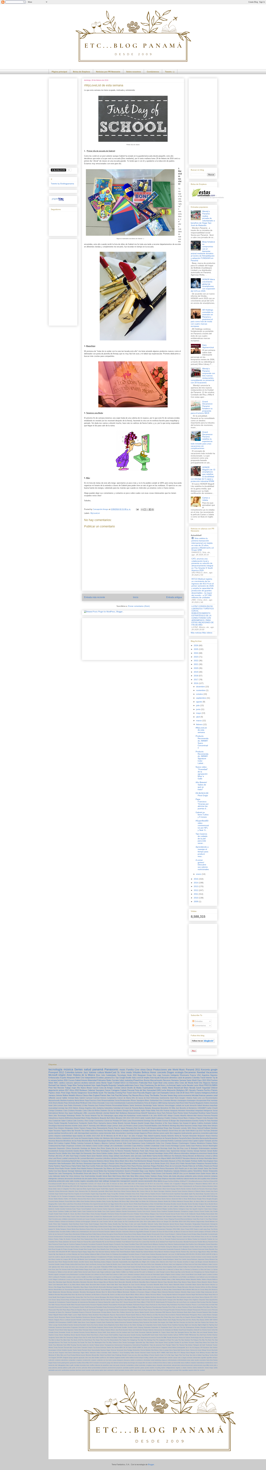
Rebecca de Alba (152, 1315)
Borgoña (104, 1085)
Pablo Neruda (185, 1163)
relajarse (57, 1136)
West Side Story (128, 1176)
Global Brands (117, 1123)
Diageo (170, 1072)
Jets (129, 1262)
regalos (83, 1181)
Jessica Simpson (106, 1262)
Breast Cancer (93, 1088)
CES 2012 (133, 1141)
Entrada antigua (174, 597)
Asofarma (100, 1108)
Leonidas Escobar (84, 1274)
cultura (100, 1072)
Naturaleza (152, 1113)
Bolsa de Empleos (81, 72)
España (63, 1078)
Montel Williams (117, 1292)
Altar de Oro (149, 1191)
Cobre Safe (89, 1216)
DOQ (188, 1221)
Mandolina (76, 1282)
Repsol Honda (70, 1317)
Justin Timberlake (102, 1267)
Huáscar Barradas (156, 1254)
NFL (187, 1090)
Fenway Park (75, 1239)
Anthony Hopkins (149, 1194)
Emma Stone (128, 1234)
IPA (210, 1254)
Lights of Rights (165, 1274)
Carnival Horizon (99, 1098)
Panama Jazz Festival (96, 1105)
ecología (179, 1072)
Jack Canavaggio (90, 1259)
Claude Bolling (200, 1214)
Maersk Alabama (155, 1279)
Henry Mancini (158, 1251)
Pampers (215, 1302)
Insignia (148, 1257)
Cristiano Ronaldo (75, 1110)
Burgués (73, 1206)
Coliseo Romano (177, 1216)
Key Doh (204, 1267)
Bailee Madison (59, 1199)
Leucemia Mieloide (95, 1113)
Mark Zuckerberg (63, 1161)
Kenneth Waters (195, 1267)
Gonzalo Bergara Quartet (133, 1123)
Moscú (160, 1292)
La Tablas (58, 1272)
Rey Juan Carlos (174, 1317)
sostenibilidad (66, 1136)
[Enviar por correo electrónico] (142, 509)
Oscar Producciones (156, 1069)
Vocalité (99, 1176)
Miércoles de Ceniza (198, 1289)
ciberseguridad (83, 1133)
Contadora (112, 1219)
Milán (140, 1289)
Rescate (93, 1317)
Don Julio (203, 1226)
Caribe (209, 1108)
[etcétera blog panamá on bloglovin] (203, 1042)
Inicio (135, 597)
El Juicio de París (186, 1231)
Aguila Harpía (91, 1189)
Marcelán (170, 1282)
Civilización (192, 1214)
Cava (104, 1211)
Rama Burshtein (94, 1315)
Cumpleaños (112, 1098)
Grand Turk (123, 1249)
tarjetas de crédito (84, 1136)
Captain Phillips (70, 1143)
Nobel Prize (52, 1128)
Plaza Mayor (67, 1310)
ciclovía (200, 1176)
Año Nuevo (81, 1088)
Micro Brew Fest (131, 1161)
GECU (123, 1083)
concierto (161, 1072)
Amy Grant (214, 1191)
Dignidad (124, 1226)
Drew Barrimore (81, 1229)
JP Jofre (74, 1259)
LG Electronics (132, 1083)
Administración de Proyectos (192, 1186)
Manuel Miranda (108, 1282)
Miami (122, 1161)
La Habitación (151, 1269)
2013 (196, 886)
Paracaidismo (113, 1304)
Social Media (93, 1093)
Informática (185, 1153)
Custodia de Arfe (133, 1221)
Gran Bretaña (101, 1249)
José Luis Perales (125, 1126)
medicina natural (182, 1178)
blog (175, 1095)
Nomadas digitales (144, 1297)
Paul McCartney (121, 1095)
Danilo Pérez (52, 1224)
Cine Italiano (87, 1146)
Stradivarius (168, 1171)
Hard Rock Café (132, 1153)
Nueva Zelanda (204, 1297)
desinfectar (77, 1178)
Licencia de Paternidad (152, 1274)
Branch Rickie (133, 1204)
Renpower (62, 1317)
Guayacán (177, 1249)
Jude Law (172, 1264)
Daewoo (193, 1221)
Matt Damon (206, 1284)
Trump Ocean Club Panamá (161, 1173)
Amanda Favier (176, 1191)
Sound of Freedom (132, 1171)
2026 (196, 645)
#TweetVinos (138, 1080)
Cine (137, 1069)
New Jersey (76, 1297)
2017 (196, 679)
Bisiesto (160, 1201)
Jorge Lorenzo (112, 1126)
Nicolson (122, 1297)
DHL (133, 1098)
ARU (71, 1186)
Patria (73, 1166)
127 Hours (97, 1183)
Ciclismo (78, 1146)
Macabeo (186, 1158)
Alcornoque (209, 1189)
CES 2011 (125, 1141)
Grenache (135, 1249)
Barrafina (195, 1138)
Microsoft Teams (99, 1289)
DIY (120, 1121)
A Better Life (168, 1183)
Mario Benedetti (91, 1284)
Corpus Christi (153, 1219)
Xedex (147, 1176)
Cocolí (115, 1216)
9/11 (161, 1183)
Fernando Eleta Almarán (112, 1239)
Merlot (77, 1100)
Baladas (148, 1108)
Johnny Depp (108, 1156)
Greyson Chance (144, 1249)
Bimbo (144, 1201)
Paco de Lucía (177, 1302)
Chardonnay (149, 1085)
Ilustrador (207, 1123)
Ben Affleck (77, 1201)
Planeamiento (102, 1128)
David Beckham (74, 1224)
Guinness (201, 1249)
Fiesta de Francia (82, 1241)
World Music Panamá (183, 1069)
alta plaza (180, 1176)
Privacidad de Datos (55, 1312)
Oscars (126, 1302)
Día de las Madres (115, 1110)
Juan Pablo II (69, 1105)
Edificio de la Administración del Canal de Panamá (87, 1231)
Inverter (75, 1126)
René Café (145, 1128)
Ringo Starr (168, 1128)
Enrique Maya (196, 1234)
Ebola (216, 1229)
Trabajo (68, 1088)
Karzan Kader (150, 1267)
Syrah (101, 1093)
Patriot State (80, 1166)
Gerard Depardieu (212, 1244)
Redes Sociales (112, 1080)
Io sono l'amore (207, 1257)
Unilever (214, 1088)
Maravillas (142, 1282)
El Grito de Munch (174, 1231)
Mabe (106, 1279)
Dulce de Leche (95, 1229)
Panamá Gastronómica (82, 1304)
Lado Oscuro (92, 1272)
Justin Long (92, 1267)
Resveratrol (106, 1317)
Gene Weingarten (200, 1244)
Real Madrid (81, 1168)
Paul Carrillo (90, 1166)
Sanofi (198, 1088)
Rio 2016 (204, 1317)
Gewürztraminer (60, 1246)
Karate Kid (134, 1267)
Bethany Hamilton (96, 1201)
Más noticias (196, 633)
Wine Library (139, 1176)
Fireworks (99, 1241)
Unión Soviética (143, 1130)
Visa (82, 1176)
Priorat (215, 1166)
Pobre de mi (193, 1166)
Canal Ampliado (86, 1209)
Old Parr (103, 1299)
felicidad (195, 1095)
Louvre (144, 1277)
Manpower (71, 1078)
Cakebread (151, 1206)
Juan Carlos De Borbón (110, 1264)
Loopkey (69, 1277)
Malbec (199, 1279)
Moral (201, 1085)
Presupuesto (197, 1310)
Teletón (78, 1115)
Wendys (174, 1100)
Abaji (81, 1186)
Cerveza (153, 1211)
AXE (77, 1186)
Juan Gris (140, 1264)
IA (190, 1123)
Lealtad (64, 1158)
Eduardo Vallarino (110, 1231)
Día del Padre (156, 1121)
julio (198, 705)
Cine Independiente (88, 1078)
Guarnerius (162, 1249)
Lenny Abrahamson (72, 1274)
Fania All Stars (195, 1236)
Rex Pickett (164, 1317)
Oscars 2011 (165, 1163)
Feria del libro (140, 1090)
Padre (193, 1163)
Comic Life (207, 1216)
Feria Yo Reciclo (116, 1151)
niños (177, 1083)
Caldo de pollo (168, 1206)
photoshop (52, 1181)
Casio (84, 1211)
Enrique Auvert (186, 1234)
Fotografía (63, 1123)
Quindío (146, 1312)
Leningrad (62, 1274)
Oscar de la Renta (153, 1163)
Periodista (99, 1307)
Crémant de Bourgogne (83, 1221)
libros (152, 1178)
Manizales (83, 1282)
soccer (59, 1098)
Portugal (166, 1310)
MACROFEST (177, 1158)
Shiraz (194, 1128)
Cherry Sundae (95, 1214)
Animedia (128, 1194)
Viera (167, 1105)
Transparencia (136, 1173)
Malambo (193, 1279)
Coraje (91, 1121)
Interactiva (168, 1257)
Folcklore (118, 1241)
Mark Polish (110, 1284)
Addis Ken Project (177, 1186)
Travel (129, 1093)
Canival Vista (187, 1141)
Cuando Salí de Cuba (110, 1221)
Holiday (87, 1254)
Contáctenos (153, 72)
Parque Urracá (144, 1304)
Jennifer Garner (84, 1262)
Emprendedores (186, 1121)
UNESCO (132, 1130)
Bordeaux (83, 1090)
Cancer (108, 1090)
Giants (73, 1246)
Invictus (198, 1257)
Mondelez (83, 1292)
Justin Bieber (147, 1156)
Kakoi (125, 1267)
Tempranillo (213, 1171)
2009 (196, 901)
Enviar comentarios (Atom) (139, 606)
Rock (150, 1083)
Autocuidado (125, 1138)
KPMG (110, 1267)
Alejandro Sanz (73, 1191)
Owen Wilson (141, 1302)
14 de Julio (105, 1183)
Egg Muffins (140, 1231)
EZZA (191, 1229)
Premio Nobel (183, 1113)
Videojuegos (108, 1115)
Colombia (69, 1072)
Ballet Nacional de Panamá (160, 1138)
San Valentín (61, 1085)
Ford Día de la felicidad (157, 1241)
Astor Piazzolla (138, 1093)
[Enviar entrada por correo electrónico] (137, 509)
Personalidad (117, 1105)
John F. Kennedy (89, 1126)
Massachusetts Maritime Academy (61, 1100)
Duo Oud (104, 1229)
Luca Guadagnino (162, 1277)
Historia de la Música (84, 1075)
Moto (182, 1126)
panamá (97, 1069)
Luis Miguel (161, 1158)
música (68, 1069)
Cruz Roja (208, 1219)
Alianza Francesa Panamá (207, 1115)
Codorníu (131, 1216)
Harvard (152, 1153)
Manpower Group (145, 1075)
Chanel (202, 1211)
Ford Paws (168, 1241)
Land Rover (57, 1158)
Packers (170, 1302)
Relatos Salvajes (212, 1315)
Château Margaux (150, 1214)
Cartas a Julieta (206, 499)
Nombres (153, 1297)
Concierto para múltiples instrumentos (64, 1219)
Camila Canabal (60, 1209)
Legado (55, 1274)
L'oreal (207, 1156)
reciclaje (61, 1108)
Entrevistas (155, 1098)
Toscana (163, 1095)
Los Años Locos (106, 1277)
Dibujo (76, 1226)
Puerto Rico (115, 1312)
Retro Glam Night (115, 1317)
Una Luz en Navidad (187, 1173)
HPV (69, 1251)
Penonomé (58, 1307)
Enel (148, 1098)
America (214, 1136)
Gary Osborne (168, 1244)
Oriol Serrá (119, 1163)
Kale (128, 1267)
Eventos (195, 1121)
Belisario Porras (64, 1201)
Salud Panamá (212, 1113)
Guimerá (195, 1249)
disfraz (95, 1178)
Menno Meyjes (177, 1287)
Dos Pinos (101, 1148)
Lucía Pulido (182, 1277)
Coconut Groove (122, 1216)
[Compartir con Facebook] (150, 509)
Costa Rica (196, 1219)
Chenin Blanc (85, 1214)
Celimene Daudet (121, 1211)
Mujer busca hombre (194, 1292)
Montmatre (126, 1292)
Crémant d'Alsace (54, 1221)
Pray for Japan (119, 1128)
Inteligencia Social (211, 1110)
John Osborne (160, 1262)
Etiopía (107, 1236)
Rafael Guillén (63, 1315)
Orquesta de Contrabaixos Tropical (59, 1302)
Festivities (51, 1241)
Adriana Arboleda (207, 1186)
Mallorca (215, 1279)
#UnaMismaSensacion (196, 1181)
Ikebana (93, 1257)
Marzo (171, 1284)
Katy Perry (159, 1267)
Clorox (94, 1146)
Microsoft (52, 1075)
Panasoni (93, 1304)
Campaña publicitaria (125, 1085)
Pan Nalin (51, 1304)
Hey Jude (190, 1251)
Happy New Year (92, 1251)
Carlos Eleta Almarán (142, 1209)
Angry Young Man (113, 1194)
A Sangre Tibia (141, 1136)
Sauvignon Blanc (142, 1100)
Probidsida (75, 1312)
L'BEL (85, 1113)
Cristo (162, 1146)
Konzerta (205, 1069)
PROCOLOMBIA (211, 1085)
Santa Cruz (52, 1171)
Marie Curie (52, 1284)
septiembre (201, 698)
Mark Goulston (101, 1284)
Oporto (164, 1299)
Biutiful (166, 1201)
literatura (206, 1105)
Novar (197, 1297)
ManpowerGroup (134, 1113)
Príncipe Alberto (106, 1312)
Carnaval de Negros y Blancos (96, 1143)
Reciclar (60, 1088)
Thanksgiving (67, 1173)
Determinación (53, 1226)
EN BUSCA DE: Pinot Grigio (202, 794)
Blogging (51, 1204)
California (182, 1206)
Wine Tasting (78, 1085)
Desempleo (188, 1224)
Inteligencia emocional (198, 1153)
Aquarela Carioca (209, 1194)
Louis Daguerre (117, 1277)
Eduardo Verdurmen (122, 1231)
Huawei (186, 1123)
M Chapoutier (88, 1279)
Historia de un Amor (65, 1254)
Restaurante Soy (100, 1168)
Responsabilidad (156, 1128)
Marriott (73, 1161)
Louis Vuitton (126, 1277)
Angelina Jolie (90, 1108)
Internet (209, 1078)
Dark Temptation (63, 1224)
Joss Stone (81, 1264)
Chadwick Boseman (173, 1211)
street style (98, 1181)
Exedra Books (79, 1151)
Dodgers (160, 1226)
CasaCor (201, 1209)
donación (193, 1105)
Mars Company (82, 1161)
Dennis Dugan (179, 1224)
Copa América (137, 1146)
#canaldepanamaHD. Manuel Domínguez (61, 1183)
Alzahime (168, 1191)
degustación (53, 1090)
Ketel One (198, 1083)
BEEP (209, 1196)
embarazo (102, 1178)
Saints (131, 1105)
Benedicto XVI (166, 1108)
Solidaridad (154, 1100)
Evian (133, 1236)
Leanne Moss (169, 1272)
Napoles (169, 1294)
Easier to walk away (200, 1229)
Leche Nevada (187, 1085)
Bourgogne (102, 1141)
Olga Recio (120, 1299)
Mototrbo (184, 1292)
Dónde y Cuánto (149, 1229)
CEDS (112, 1206)
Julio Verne (60, 1267)
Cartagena (115, 1090)
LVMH (104, 1269)
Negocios (207, 1083)
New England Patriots (97, 1095)
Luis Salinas (200, 1277)
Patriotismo (173, 1304)
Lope (74, 1277)
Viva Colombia (164, 1100)
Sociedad (111, 1171)
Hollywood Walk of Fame (97, 1254)
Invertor (193, 1257)
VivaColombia (90, 1176)
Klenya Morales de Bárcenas (193, 1156)
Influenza (177, 1153)
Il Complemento (102, 1257)
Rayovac (113, 1315)
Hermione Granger (170, 1251)
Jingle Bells (135, 1262)
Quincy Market (139, 1312)
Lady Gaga (100, 1272)
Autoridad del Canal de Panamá (125, 1108)
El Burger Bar (174, 1121)
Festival (166, 1110)
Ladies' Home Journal (80, 1272)
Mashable (176, 1284)
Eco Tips (115, 1078)
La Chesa (110, 1269)
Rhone (133, 1100)
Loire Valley (135, 1158)
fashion (60, 1080)
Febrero (50, 1239)
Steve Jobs (52, 1115)
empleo (147, 1078)
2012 (196, 890)
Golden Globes (113, 1153)
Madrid (112, 1113)
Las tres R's (137, 1272)
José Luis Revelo (91, 1264)
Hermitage (159, 1153)
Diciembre (81, 1226)
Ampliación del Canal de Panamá (75, 1138)
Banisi (117, 1199)
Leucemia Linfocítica (102, 1158)
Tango (69, 1085)
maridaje (214, 1100)
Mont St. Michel (107, 1292)
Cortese (160, 1219)
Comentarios (200, 1025)
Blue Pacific (93, 1141)
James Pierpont (157, 1259)
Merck (167, 1126)
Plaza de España (76, 1310)
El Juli (194, 1231)
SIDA (189, 1128)
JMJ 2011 (59, 1156)
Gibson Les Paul (80, 1246)
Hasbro (133, 1251)
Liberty (142, 1274)
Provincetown (96, 1312)
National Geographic (179, 1294)
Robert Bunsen (213, 1317)
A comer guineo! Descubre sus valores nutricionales (202, 864)
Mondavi (63, 1292)
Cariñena (124, 1209)
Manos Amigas (98, 1282)
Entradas (198, 1021)
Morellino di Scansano (137, 1292)
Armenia (79, 1196)
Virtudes (137, 1072)
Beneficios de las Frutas (72, 1141)
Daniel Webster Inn (211, 1221)
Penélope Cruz (67, 1307)
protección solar (63, 1181)
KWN (159, 1090)
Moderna (215, 1289)
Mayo (82, 1287)
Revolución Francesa (143, 1317)
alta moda (172, 1176)
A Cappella (176, 1183)
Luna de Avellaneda (211, 1277)
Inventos (187, 1257)
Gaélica (191, 1244)
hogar (141, 1178)
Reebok (178, 1315)
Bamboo (74, 1199)
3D (102, 1136)
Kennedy (77, 1105)
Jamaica (51, 1095)
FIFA (192, 1093)
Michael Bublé (89, 1289)
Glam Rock (174, 1098)
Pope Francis (148, 1310)
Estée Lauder (100, 1236)
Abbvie (75, 1108)
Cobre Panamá (80, 1216)
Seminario (138, 1105)
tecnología (55, 1069)
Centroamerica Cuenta (134, 1211)
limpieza (165, 1178)
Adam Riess (148, 1186)
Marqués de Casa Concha (131, 1284)
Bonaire (100, 1204)
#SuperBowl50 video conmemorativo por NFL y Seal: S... (202, 825)
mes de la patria (200, 1178)
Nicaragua (103, 1297)
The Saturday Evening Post (115, 1093)
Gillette (64, 1153)
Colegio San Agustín (148, 1216)
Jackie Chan (117, 1259)
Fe (206, 1121)
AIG (214, 1183)
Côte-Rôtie (175, 1221)
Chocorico (130, 1214)
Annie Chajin (140, 1194)
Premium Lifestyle (186, 1310)
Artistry (96, 1138)
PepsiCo (123, 1166)
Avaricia (61, 1118)
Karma (155, 1156)
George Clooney (186, 1151)
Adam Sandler (157, 1186)
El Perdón (208, 1231)
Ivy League (64, 1259)
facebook (87, 1085)
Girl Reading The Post (116, 1246)
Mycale (128, 1294)
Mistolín (179, 1289)
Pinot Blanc (206, 1307)
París (164, 1113)
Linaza (173, 1274)
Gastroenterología (179, 1244)
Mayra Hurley (88, 1287)
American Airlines (55, 1138)
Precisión (172, 1310)
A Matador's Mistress (201, 1183)
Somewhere (119, 1171)
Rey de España (185, 1317)
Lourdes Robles (136, 1277)
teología (113, 1181)
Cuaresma (130, 1103)
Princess (215, 1310)
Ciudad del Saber (59, 1121)
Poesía (110, 1128)
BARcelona (69, 1118)
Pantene (57, 1166)
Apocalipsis (184, 1194)
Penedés (51, 1307)
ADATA (160, 1115)
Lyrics (76, 1279)
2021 (196, 664)
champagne (191, 1100)
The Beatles (154, 1095)
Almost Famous (126, 1191)
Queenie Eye (130, 1312)
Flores (50, 1123)
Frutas (61, 1244)
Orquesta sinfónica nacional (134, 1163)
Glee (94, 1153)
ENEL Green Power (183, 1229)
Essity (79, 1236)
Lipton (204, 1274)
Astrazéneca (53, 1118)
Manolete (90, 1282)
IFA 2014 (198, 1254)
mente (191, 1178)
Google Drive (83, 1249)
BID (212, 1196)
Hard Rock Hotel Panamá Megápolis (189, 1103)
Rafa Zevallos (213, 1312)
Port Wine (156, 1310)
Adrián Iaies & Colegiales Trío (62, 1189)
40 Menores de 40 (111, 1136)
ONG (73, 1163)
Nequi (211, 1294)
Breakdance (146, 1204)
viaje (159, 1075)
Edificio (68, 1231)
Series (78, 1069)
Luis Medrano (191, 1277)
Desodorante (205, 1224)
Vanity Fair (65, 1176)
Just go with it (83, 1267)
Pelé (216, 1304)
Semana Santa (185, 1080)
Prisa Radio (59, 1168)
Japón (178, 1085)
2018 (196, 676)
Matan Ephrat (196, 1284)
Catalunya (160, 1118)
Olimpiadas (69, 1128)
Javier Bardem (96, 1156)
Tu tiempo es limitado (120, 1130)
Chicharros (110, 1214)
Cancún (94, 1209)
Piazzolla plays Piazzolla (160, 1307)
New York (111, 1095)
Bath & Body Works (185, 1199)
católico (62, 1083)
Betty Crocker (106, 1201)
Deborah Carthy (153, 1224)
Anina (133, 1194)
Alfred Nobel (109, 1191)
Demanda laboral (168, 1224)
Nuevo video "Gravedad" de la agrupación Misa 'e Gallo (202, 773)
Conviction (128, 1146)
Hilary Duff (210, 1251)
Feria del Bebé (99, 1239)
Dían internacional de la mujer (134, 1229)
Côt (170, 1221)
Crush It (202, 1219)
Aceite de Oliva (134, 1186)
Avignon (191, 1196)
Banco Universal (97, 1199)
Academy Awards (160, 1136)
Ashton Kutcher (153, 1196)
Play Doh (59, 1310)
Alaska (146, 1189)
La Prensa (186, 1269)
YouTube (206, 1130)
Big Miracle (115, 1201)
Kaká (195, 1098)
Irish (216, 1257)
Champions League (187, 1211)
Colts (74, 1121)
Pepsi (175, 1113)
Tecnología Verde (124, 1075)
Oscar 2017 (119, 1302)
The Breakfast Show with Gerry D (85, 1173)
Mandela (69, 1282)
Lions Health (198, 1274)
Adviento (170, 1136)
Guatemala (170, 1249)
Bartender (175, 1199)
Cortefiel (147, 1146)
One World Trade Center (141, 1299)
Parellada (129, 1304)
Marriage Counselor (146, 1284)
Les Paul (102, 1274)
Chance (196, 1211)
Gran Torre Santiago (112, 1249)
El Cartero (153, 1231)
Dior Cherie (133, 1226)
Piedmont (185, 1307)
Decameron (190, 1072)
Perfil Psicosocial (90, 1307)
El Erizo (165, 1231)
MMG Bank (100, 1279)
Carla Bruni (131, 1209)
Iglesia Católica (197, 1123)
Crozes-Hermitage (172, 1146)
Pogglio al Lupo (104, 1310)
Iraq (213, 1257)
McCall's (95, 1287)
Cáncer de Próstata (111, 1121)
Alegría (215, 1189)
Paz (130, 1095)
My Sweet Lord (112, 1294)
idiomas (156, 1133)
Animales (122, 1194)
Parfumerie (136, 1304)
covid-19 (139, 1078)
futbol (122, 1080)
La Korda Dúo (161, 1269)
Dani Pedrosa (196, 1146)
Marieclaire (59, 1284)
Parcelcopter (122, 1304)
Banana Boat (82, 1199)
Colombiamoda (119, 1103)
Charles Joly (209, 1211)
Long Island (152, 1158)
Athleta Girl (171, 1196)
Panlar (50, 1166)
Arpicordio (96, 1196)
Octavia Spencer (75, 1299)
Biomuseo (154, 1201)
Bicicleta (85, 1141)
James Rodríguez (168, 1259)
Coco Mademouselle (105, 1216)
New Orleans (213, 1126)
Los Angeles (97, 1277)
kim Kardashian (130, 1115)
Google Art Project (61, 1249)
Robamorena (148, 1168)
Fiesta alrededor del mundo (67, 1241)
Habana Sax (177, 1123)
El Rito (214, 1231)
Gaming (161, 1244)
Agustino (112, 1189)
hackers (117, 1178)
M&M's (169, 1158)
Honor (153, 1072)
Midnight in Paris (110, 1289)
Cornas (138, 1219)
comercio (207, 1176)
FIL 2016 (164, 1236)
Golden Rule (194, 1246)
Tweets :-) (169, 72)
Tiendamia (114, 1173)
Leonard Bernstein (87, 1158)
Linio (199, 1098)
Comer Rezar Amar (197, 1216)
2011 (196, 894)
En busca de (141, 1098)
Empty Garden (146, 1234)
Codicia (69, 1121)
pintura (61, 1090)
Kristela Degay (83, 1269)
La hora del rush (67, 1272)
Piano (133, 1166)
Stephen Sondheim (156, 1171)
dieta (113, 1133)
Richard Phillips (196, 1317)
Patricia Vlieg (165, 1304)
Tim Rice (121, 1173)
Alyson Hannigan (159, 1191)
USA (199, 1075)
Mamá (170, 1088)
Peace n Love (196, 1304)
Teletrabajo (70, 1115)
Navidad (201, 1072)
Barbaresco (152, 1199)
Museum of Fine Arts (177, 1161)
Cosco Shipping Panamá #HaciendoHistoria (178, 1219)
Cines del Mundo (186, 1083)
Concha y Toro (82, 1121)
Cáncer (123, 1088)
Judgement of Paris (181, 1264)
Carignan (118, 1209)
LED (94, 1269)
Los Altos (89, 1277)
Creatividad (155, 1146)
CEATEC (107, 1206)
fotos (93, 1085)
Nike (59, 1163)
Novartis (192, 1090)
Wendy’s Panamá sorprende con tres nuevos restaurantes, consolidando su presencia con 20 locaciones (203, 375)
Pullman (122, 1312)
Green (129, 1249)
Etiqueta (113, 1236)
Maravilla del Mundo (132, 1282)
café (75, 1133)
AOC (165, 1115)
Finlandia (127, 1151)
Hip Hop (55, 1254)
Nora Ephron (161, 1297)
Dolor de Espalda (194, 1226)
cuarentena (93, 1133)
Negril (193, 1294)
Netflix (200, 1161)
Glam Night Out (77, 1153)
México (137, 1294)
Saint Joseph (198, 1168)
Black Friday (86, 1118)
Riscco (141, 1095)
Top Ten (100, 1115)
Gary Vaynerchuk (173, 1151)
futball (199, 1105)
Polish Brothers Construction (118, 1310)
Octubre (61, 1128)
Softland (207, 1128)
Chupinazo (70, 1146)
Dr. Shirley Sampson (59, 1229)
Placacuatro (52, 1310)
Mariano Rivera (196, 1282)
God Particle (162, 1246)
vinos (143, 1069)
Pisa (212, 1307)
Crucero (71, 1080)
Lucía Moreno (173, 1277)
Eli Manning (84, 1234)
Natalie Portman (191, 1161)
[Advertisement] (133, 638)
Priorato (51, 1168)
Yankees (153, 1176)
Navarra (188, 1294)
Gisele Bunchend (129, 1246)
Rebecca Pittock (141, 1315)
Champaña (164, 1093)
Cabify (141, 1118)
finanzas (202, 1095)
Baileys (141, 1108)
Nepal (206, 1294)
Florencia (112, 1241)
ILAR (207, 1254)
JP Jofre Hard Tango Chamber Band (77, 1156)
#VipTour (206, 1181)
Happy (85, 1251)
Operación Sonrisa (156, 1299)
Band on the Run (108, 1199)
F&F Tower (150, 1236)
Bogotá (148, 1093)
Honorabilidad (123, 1254)
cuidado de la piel (182, 1105)
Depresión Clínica (64, 1148)
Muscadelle (64, 1294)
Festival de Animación (200, 1239)
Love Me (153, 1277)
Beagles (209, 1199)
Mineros (145, 1289)
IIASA (203, 1254)
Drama (108, 1148)
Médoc (132, 1294)
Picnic (170, 1307)
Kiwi (216, 1267)
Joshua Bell (74, 1264)
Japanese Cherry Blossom (206, 1259)
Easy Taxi (210, 1229)
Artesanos (103, 1196)
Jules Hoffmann (203, 1264)
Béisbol (101, 1206)
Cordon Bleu (131, 1219)
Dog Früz (173, 1226)
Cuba (85, 1110)
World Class (197, 1080)
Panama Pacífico (204, 1090)
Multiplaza (180, 1090)
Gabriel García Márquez (150, 1244)
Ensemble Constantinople (209, 1234)
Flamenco (135, 1151)
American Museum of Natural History (193, 1191)
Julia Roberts (125, 1156)
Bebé (78, 1078)
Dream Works (71, 1229)
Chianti (215, 1108)
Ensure (50, 1236)
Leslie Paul (108, 1274)
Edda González (61, 1231)
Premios (178, 1310)
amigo (121, 1115)
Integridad (199, 1110)
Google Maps (149, 1123)
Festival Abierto (137, 1239)
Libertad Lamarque (134, 1274)
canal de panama (184, 1078)
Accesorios (125, 1186)
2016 (196, 683)
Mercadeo (185, 1287)
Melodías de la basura (153, 1287)
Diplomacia (141, 1226)
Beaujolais (156, 1108)
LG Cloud (99, 1269)
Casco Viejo (139, 1085)
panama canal (212, 1095)
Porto (161, 1310)
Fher (56, 1241)
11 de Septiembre (82, 1183)
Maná (116, 1282)
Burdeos (67, 1206)
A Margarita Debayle (187, 1183)
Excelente (69, 1151)
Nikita (136, 1297)
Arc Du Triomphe (62, 1196)
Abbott (150, 1136)
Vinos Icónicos (74, 1176)
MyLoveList (95, 513)
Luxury (68, 1279)
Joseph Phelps (65, 1264)
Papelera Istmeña (102, 1304)
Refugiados (193, 1315)
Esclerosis (67, 1236)
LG (83, 1105)
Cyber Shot (143, 1221)
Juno (77, 1267)
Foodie (56, 1123)
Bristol (161, 1204)
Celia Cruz (160, 1143)
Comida (117, 1088)
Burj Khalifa (80, 1206)
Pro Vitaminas (66, 1312)
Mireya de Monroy (162, 1289)
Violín (188, 1130)
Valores (92, 1072)
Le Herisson (149, 1272)
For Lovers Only (144, 1241)
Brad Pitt (79, 1103)
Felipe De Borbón (65, 1239)
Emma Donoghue (107, 1234)
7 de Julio (131, 1136)
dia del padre (87, 1178)
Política (201, 1166)
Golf (120, 1153)
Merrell (56, 1289)
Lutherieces (62, 1279)
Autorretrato (184, 1196)
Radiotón (205, 1312)
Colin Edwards (167, 1216)
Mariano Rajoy (186, 1282)
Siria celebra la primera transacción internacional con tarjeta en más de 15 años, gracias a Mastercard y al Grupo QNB (202, 544)
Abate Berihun (88, 1186)
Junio (73, 1267)
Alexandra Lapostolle (98, 1191)
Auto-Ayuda (155, 1078)
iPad (208, 1100)
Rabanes (169, 1312)
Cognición (138, 1216)
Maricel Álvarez (213, 1282)
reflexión (51, 1098)
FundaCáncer (73, 1123)
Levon (125, 1274)
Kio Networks (177, 1156)
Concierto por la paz (82, 1219)
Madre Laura (141, 1279)
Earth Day (172, 1148)
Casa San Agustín (191, 1209)
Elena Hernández (74, 1234)
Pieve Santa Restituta (196, 1307)
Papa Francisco (91, 1100)
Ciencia (172, 1093)
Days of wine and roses (133, 1224)
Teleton (205, 1171)
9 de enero (156, 1183)
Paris (99, 1100)
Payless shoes (54, 1093)
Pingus (153, 1166)
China (94, 1103)
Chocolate (101, 1103)
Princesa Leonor (206, 1310)
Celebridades (111, 1075)
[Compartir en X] (147, 509)
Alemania (82, 1191)
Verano (170, 1095)
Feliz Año (159, 1110)
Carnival (112, 1143)
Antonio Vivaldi (160, 1194)
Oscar (159, 1113)
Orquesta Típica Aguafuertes (208, 1299)
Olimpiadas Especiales (92, 1163)
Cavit (107, 1211)
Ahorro (55, 1103)
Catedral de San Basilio (94, 1211)
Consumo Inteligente (170, 1075)
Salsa (206, 1168)
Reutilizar (202, 1113)
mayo (199, 713)
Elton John (100, 1075)
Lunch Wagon (53, 1279)
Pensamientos (114, 1166)
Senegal (71, 1171)
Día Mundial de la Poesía (115, 1229)
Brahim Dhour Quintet (122, 1204)
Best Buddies (85, 1201)
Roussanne (169, 1168)
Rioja (140, 1168)
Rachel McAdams (177, 1312)
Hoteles (207, 1103)
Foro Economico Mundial (181, 1241)
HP (66, 1251)
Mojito (50, 1292)
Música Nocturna (151, 1294)
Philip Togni (141, 1307)
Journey (99, 1264)
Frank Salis (144, 1151)
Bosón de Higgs (109, 1204)
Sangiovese (82, 1093)
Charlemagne (184, 1143)
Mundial (57, 1294)
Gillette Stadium (91, 1246)
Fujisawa (78, 1244)
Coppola (119, 1219)
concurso (69, 1083)
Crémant (215, 1219)
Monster (98, 1292)
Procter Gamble (70, 1168)
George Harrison (200, 1151)
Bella (71, 1201)
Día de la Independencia (121, 1148)
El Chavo (160, 1231)
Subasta (176, 1171)
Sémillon (214, 1128)
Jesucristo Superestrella (120, 1262)
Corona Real (145, 1219)
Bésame (119, 1118)
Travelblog (146, 1173)
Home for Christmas (112, 1254)
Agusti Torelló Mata (102, 1189)
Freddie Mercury (202, 1241)
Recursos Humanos (171, 1080)
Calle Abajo (189, 1206)
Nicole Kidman (114, 1297)
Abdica (95, 1186)
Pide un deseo (177, 1307)
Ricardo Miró (126, 1168)
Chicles (117, 1214)
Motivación (171, 1090)
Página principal (59, 72)
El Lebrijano (200, 1231)
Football (116, 1083)
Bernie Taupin (106, 1083)
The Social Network (89, 1115)
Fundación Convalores (88, 1244)
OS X (211, 1297)
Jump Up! (68, 1267)
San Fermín (213, 1168)
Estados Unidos (160, 1088)
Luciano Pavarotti (144, 1126)
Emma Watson (137, 1234)
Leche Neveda (185, 1272)
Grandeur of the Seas (163, 1123)
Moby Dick (208, 1289)
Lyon (72, 1279)
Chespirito (104, 1214)
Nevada (192, 1088)
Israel (50, 1105)
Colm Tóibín (187, 1216)
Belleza (145, 1072)
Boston (147, 1080)
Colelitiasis (158, 1216)
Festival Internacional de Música (181, 1239)
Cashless (61, 1211)
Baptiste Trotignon (132, 1199)
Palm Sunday (201, 1302)
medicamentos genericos (190, 1133)
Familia (130, 1069)
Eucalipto (128, 1236)
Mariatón (204, 1282)
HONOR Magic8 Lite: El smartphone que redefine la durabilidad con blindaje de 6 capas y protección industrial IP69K (203, 474)
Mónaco (142, 1294)
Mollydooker (56, 1292)
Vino (154, 1075)
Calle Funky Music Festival (202, 1206)
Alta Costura (141, 1191)
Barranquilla (204, 1138)
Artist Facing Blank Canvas (115, 1196)
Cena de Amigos (106, 1088)
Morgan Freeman (153, 1161)
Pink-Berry (161, 1166)
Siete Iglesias (88, 1171)
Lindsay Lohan (180, 1274)
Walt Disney (117, 1176)
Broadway (167, 1204)
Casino (79, 1211)
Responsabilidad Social (111, 1100)
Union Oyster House (203, 1173)
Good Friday (203, 1246)
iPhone (150, 1133)
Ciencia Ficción (175, 1214)
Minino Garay (152, 1289)
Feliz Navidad (212, 1121)
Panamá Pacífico (211, 1163)
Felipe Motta (150, 1110)
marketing (129, 1080)
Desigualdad (197, 1224)
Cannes (99, 1209)
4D (148, 1183)
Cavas (143, 1143)
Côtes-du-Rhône (93, 1110)
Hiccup (195, 1251)
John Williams (101, 1126)
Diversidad (153, 1226)
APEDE (58, 1186)
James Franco (147, 1259)
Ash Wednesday (142, 1196)
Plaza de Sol (87, 1310)
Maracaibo (122, 1282)
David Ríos (103, 1224)
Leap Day (177, 1272)
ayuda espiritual (54, 1133)
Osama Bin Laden (109, 1302)
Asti (101, 1138)
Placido (185, 1166)
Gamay (164, 1103)
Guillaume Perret (186, 1249)
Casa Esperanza (133, 1143)
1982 (129, 1183)
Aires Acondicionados (122, 1189)
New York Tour (85, 1297)
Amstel (208, 1191)
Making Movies (181, 1279)
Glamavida (88, 1153)
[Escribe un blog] (144, 509)
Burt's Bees (111, 1118)
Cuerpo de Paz (123, 1221)
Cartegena (181, 1209)
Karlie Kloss (142, 1267)
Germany (51, 1246)
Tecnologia (62, 1115)
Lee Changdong (196, 1272)
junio (198, 709)
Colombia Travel (198, 1078)
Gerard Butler (212, 1151)
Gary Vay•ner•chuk (208, 346)
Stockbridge (147, 1105)
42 (146, 1183)
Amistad (71, 1098)
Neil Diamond (200, 1294)
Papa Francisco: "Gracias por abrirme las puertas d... (202, 804)
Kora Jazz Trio (57, 1269)
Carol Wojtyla (162, 1209)
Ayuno (200, 1196)
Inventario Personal (178, 1257)
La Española (126, 1269)
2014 (196, 883)
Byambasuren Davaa (91, 1206)
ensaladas (110, 1178)
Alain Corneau (139, 1189)
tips (66, 1108)
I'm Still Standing (180, 1254)
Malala (188, 1279)
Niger (127, 1297)
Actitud (142, 1186)
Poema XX (94, 1310)
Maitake (164, 1279)
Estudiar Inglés (139, 1110)
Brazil (140, 1204)
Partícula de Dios (155, 1304)
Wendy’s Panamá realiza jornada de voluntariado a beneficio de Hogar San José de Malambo (203, 218)
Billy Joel (175, 1108)
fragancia (143, 1133)
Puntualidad (193, 1113)
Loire (129, 1158)
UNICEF (176, 1173)
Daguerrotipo (200, 1221)
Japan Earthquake (75, 1113)
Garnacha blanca (105, 1123)
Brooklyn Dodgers (198, 1204)
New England (208, 1161)
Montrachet (142, 1161)
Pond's (141, 1310)
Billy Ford (138, 1201)
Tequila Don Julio (55, 1173)
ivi (148, 1178)
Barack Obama (143, 1199)
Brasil (85, 1103)
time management (123, 1181)
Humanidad (151, 1090)
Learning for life (74, 1158)
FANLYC (88, 1151)
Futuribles (132, 1244)
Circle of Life (184, 1214)
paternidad (213, 1133)
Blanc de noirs (205, 1201)
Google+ (182, 1098)
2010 (196, 898)
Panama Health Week (68, 1304)
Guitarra (198, 1093)
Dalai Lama (127, 1121)
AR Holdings (66, 1186)
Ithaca (53, 1259)
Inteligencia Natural (158, 1257)
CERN (117, 1206)
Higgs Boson (202, 1251)
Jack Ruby (109, 1259)
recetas (77, 1181)
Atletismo (106, 1138)
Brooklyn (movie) (176, 1204)
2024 (196, 653)
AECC (210, 1183)
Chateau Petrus (211, 1143)
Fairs (188, 1236)
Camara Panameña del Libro (148, 1141)
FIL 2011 (157, 1236)
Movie (82, 1100)
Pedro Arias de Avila (207, 1304)
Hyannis (164, 1254)
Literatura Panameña (118, 1158)
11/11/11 (91, 1183)
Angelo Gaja (95, 1194)
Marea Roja (177, 1282)
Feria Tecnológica (103, 1151)
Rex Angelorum (155, 1317)
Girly (69, 1153)
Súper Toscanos (54, 1130)
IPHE (171, 1153)
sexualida (90, 1181)
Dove (187, 1093)
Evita (137, 1236)
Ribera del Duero (113, 1168)
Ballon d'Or (67, 1199)
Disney (147, 1226)
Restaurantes (125, 1100)
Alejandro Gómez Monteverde (58, 1191)
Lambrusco (107, 1272)
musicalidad (53, 1108)
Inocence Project (140, 1257)
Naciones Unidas (191, 1126)
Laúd (143, 1272)
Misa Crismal (173, 1289)
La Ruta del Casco (204, 1269)
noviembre (201, 690)
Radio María (188, 1312)
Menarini (169, 1287)
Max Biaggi (57, 1287)
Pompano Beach (133, 1310)
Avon (196, 1196)
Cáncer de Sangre (162, 1221)
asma (195, 1176)
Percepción (75, 1307)
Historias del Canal (78, 1254)
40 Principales (140, 1183)
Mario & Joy (67, 1284)
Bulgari (61, 1206)
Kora (50, 1269)
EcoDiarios (51, 1231)
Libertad (106, 1113)
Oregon (186, 1299)
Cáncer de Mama (124, 1098)
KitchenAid (211, 1267)
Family (201, 1121)
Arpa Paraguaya (87, 1196)
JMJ (69, 1259)
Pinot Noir (52, 1088)
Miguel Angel (134, 1289)
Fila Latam (92, 1241)
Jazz (85, 1072)
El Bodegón (193, 1148)
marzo (199, 720)
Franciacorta (193, 1241)
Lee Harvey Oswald (208, 1272)
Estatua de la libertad (88, 1236)
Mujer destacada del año (209, 1292)
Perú (129, 1166)
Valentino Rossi (155, 1130)
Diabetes (103, 1110)
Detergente (214, 1224)
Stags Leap (143, 1171)
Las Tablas (129, 1272)
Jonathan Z (186, 1262)
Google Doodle (125, 1078)
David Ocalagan (94, 1224)
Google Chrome (73, 1249)
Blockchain (214, 1201)
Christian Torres (139, 1214)
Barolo (164, 1199)
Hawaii (138, 1251)
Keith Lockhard (178, 1267)
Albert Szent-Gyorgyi (169, 1189)
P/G (152, 1302)
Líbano (81, 1279)
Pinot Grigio (66, 1093)
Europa (62, 1151)
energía (136, 1133)
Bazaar (194, 1199)
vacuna (141, 1181)
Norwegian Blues (171, 1297)
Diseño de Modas (134, 1088)
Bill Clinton (122, 1201)
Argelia (91, 1138)
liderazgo (157, 1178)
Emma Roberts (118, 1234)
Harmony (107, 1251)
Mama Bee (52, 1282)
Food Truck (135, 1241)
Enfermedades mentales (208, 1148)
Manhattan (208, 1158)
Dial (72, 1226)
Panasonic (111, 1069)
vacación (134, 1181)
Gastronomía (164, 1098)
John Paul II (170, 1262)
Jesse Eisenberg (95, 1262)
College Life (108, 1146)
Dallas (188, 1146)
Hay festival (144, 1251)
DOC (184, 1221)
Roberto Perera (159, 1168)
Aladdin (131, 1189)
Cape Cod (155, 1093)
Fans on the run (206, 1236)
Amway (81, 1108)
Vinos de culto (179, 1130)
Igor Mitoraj (80, 1257)
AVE (74, 1186)
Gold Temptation (184, 1246)
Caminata (177, 1141)
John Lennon (58, 1105)
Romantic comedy (180, 1128)
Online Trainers (80, 1128)
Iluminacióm (117, 1257)
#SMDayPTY (184, 1181)
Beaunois (59, 1141)
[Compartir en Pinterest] (152, 509)
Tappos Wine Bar (67, 1130)
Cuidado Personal (127, 1090)
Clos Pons (58, 1216)
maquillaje (214, 1105)
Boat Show (74, 1204)
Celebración (150, 1143)
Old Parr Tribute (111, 1299)
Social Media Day (100, 1171)
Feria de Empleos (151, 1103)
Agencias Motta (81, 1189)
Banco (89, 1199)
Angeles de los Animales (82, 1194)
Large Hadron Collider (119, 1272)
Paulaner (188, 1304)
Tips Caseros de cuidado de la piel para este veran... (201, 838)
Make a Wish (171, 1279)
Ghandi (67, 1246)
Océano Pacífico (86, 1299)
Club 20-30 (180, 1093)
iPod (145, 1178)
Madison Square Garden (128, 1279)
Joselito (57, 1264)
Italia (134, 1078)
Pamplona (200, 1163)
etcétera (84, 1083)
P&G (148, 1302)
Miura (184, 1289)
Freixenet (55, 1244)
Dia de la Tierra (66, 1226)
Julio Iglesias (52, 1267)
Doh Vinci (179, 1226)
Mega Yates (123, 1287)
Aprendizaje (199, 1194)
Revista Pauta (126, 1317)
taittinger (106, 1181)
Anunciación (170, 1194)
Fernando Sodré (126, 1239)
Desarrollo (76, 1148)
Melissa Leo (141, 1287)
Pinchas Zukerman (143, 1166)
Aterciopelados (163, 1196)
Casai (206, 1209)
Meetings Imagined (112, 1287)
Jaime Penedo (137, 1259)
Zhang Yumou (163, 1176)
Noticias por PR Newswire (108, 72)
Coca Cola (109, 1103)
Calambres (159, 1206)
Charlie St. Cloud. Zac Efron (72, 1214)
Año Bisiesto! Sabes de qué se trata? (201, 785)
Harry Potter (143, 1153)
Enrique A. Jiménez (175, 1234)
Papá (63, 1166)
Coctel (100, 1146)
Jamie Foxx (178, 1259)
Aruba (134, 1196)
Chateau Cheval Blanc (179, 1118)
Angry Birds (102, 1194)
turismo (78, 1072)
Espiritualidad (148, 1088)
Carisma (80, 1143)
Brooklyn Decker (187, 1204)
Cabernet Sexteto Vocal (134, 1206)
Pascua (68, 1166)
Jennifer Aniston (73, 1262)
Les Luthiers (95, 1274)
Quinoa (152, 1312)
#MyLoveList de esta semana (201, 730)
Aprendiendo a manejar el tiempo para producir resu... (202, 851)
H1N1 (53, 1251)
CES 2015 (135, 1118)
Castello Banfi (150, 1118)
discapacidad (201, 1100)
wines (98, 1083)
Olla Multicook (128, 1299)
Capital (195, 1141)
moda (129, 1072)
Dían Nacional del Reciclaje (156, 1148)
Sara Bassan (62, 1171)
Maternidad (92, 1080)
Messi (117, 1161)
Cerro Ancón (146, 1211)
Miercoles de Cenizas (123, 1289)
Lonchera (144, 1158)
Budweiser (55, 1206)
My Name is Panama (100, 1294)
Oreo (190, 1299)
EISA (174, 1229)
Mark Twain (118, 1284)
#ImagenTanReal (168, 1181)
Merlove (50, 1289)
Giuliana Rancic (141, 1246)
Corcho (124, 1219)
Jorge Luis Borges (196, 1262)
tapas (75, 1136)
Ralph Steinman (83, 1315)
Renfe (56, 1317)
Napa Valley (202, 1126)
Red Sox (137, 1128)
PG (166, 1302)
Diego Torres (112, 1226)
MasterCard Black (181, 1088)
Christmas (59, 1110)
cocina (180, 1095)
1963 (125, 1183)
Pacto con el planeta (189, 1302)
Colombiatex (118, 1146)
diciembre (200, 686)
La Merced (169, 1269)
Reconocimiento (170, 1315)
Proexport (53, 1072)
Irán (49, 1259)
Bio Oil (149, 1201)
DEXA (181, 1221)
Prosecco (82, 1312)
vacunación (148, 1181)
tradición (145, 1115)
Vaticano (161, 1105)
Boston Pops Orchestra (67, 1103)
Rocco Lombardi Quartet (68, 1319)
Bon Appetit (94, 1204)
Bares (189, 1138)
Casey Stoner (52, 1211)
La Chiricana (118, 1269)
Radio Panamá (197, 1312)
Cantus (105, 1209)
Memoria (163, 1287)
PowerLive (208, 1166)
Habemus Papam (76, 1251)
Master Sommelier (186, 1284)
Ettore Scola (120, 1236)
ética (155, 1181)
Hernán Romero (181, 1251)
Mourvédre (164, 1161)
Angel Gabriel (59, 1194)
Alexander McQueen (197, 1136)
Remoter (51, 1317)
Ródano (126, 1105)
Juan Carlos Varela (124, 1264)
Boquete (103, 1118)
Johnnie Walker (62, 1095)
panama (108, 1078)
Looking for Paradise (59, 1277)
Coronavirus (99, 1121)
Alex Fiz (87, 1191)
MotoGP (144, 1113)
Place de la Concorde (173, 1166)
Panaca (57, 1304)
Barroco (168, 1199)
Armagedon (72, 1196)
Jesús (80, 1126)
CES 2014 (127, 1118)
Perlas (105, 1307)
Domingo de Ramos (88, 1148)
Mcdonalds (102, 1287)
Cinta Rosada (208, 1118)
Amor (69, 1075)
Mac (86, 1105)
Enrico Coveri (164, 1234)
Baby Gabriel (80, 1098)
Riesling (134, 1168)
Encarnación (156, 1234)
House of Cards (140, 1254)
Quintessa (158, 1312)
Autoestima (108, 1108)
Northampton (66, 1163)
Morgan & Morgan (151, 1292)
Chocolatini (123, 1214)
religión (62, 1075)
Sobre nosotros (133, 72)
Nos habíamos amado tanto (186, 1297)
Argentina (205, 1075)
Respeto (99, 1317)
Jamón (184, 1259)
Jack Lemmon (101, 1259)
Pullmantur (101, 1080)
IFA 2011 (192, 1254)
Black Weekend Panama (181, 1201)
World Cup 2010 (196, 1130)
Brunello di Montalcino (188, 1108)
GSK (141, 1244)
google (214, 1069)
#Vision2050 (213, 1181)
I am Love (171, 1254)
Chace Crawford (162, 1211)
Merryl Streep (109, 1161)
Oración (112, 1163)
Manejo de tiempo (197, 1158)
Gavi (187, 1244)
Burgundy (112, 1085)
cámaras (61, 1178)
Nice (108, 1297)
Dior (128, 1226)
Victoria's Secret (168, 1130)
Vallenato (56, 1176)
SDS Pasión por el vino (184, 1168)
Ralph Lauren (72, 1315)
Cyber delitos (151, 1221)
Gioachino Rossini (103, 1246)
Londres (209, 1274)
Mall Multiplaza (121, 1113)
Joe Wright (142, 1262)
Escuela (73, 1236)
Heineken (181, 1110)
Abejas (100, 1186)
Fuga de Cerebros (69, 1244)
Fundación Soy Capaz (121, 1244)
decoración (69, 1178)
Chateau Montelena (197, 1143)
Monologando (91, 1292)
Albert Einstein (157, 1189)
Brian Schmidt (154, 1204)
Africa (74, 1189)
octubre (199, 694)
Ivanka (58, 1259)
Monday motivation (73, 1292)
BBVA (205, 1196)
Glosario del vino (151, 1246)
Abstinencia (118, 1186)
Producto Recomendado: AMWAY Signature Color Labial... (202, 757)
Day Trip (121, 1224)
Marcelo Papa (162, 1282)
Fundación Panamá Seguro (105, 1244)
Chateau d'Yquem (195, 1118)
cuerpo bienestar (105, 1133)
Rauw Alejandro (104, 1315)
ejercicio (77, 1083)
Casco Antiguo (213, 1209)
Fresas (151, 1151)
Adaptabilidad (166, 1186)
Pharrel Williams (132, 1307)
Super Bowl (157, 1083)
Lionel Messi (189, 1274)
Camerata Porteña (167, 1141)
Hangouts (173, 1110)
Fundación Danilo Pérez (88, 1123)
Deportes (214, 1075)
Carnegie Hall (153, 1209)
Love (148, 1277)
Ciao (157, 1214)
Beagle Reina (201, 1199)
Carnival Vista (121, 1143)
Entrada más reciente (94, 597)
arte (170, 1069)
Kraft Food (70, 1269)
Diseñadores (139, 1103)
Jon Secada (178, 1262)
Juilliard (116, 1156)
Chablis (167, 1118)
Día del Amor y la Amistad (165, 1085)
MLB (94, 1279)
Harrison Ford (115, 1251)
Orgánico (196, 1299)
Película (169, 1113)
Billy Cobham (130, 1201)
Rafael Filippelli (53, 1315)
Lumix (196, 1085)
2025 (196, 649)
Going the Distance (172, 1246)
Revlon (133, 1317)
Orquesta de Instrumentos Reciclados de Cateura (87, 1302)
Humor (147, 1254)
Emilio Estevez (97, 1234)
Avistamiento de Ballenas (140, 1138)
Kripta (77, 1269)
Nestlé (55, 1297)
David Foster (84, 1224)
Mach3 (117, 1279)
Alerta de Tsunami (182, 1136)
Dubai (88, 1229)
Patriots (214, 1090)
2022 (196, 660)
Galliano (162, 1151)
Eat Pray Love (182, 1148)
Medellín (72, 1095)
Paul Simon (181, 1304)
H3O (57, 1251)
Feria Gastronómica (87, 1239)
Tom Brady (108, 1130)
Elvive (90, 1234)
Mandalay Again (61, 1282)
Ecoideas (100, 1078)
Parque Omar (91, 1128)
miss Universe (212, 1178)
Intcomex (68, 1126)
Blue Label (66, 1204)
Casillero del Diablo (70, 1211)
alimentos (173, 1078)
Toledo (128, 1173)
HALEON (62, 1251)
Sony (147, 1095)
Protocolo (88, 1312)
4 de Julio (153, 1115)
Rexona (135, 1095)
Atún (112, 1138)
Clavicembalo (210, 1214)
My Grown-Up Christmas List (85, 1294)
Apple (98, 1085)
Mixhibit (188, 1289)
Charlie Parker (58, 1214)
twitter (64, 1098)
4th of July (123, 1136)
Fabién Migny (171, 1236)
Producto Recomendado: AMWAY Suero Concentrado (202, 742)
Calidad (175, 1206)
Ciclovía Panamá (164, 1214)
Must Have (71, 1294)
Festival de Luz (212, 1239)
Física (137, 1244)
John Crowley (151, 1262)
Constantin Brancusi (102, 1219)
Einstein (146, 1231)
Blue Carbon (59, 1204)
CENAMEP (202, 1108)
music (122, 1069)
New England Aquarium (64, 1297)
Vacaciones (212, 1072)
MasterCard (110, 1072)
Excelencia (142, 1236)
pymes (50, 1136)
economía (187, 1095)
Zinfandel (214, 1130)
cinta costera (168, 1083)
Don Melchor (210, 1226)
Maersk (147, 1279)
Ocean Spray (56, 1299)
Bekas (56, 1201)
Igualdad (87, 1257)
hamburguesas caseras (130, 1178)
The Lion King (104, 1173)
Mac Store (111, 1279)
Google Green (91, 1249)
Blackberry (95, 1118)
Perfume (108, 1105)
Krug (90, 1269)
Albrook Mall (192, 1115)
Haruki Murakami (125, 1251)
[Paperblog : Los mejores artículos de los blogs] (58, 201)
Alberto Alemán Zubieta (183, 1189)
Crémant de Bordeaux (67, 1221)
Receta (74, 1093)
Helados (151, 1251)
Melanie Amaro (132, 1287)
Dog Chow (166, 1226)
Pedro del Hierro (102, 1166)
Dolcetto (185, 1226)
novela (139, 1115)
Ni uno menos (94, 1297)
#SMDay (176, 1181)
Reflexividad (185, 1315)
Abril (112, 1186)
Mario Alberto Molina (78, 1284)
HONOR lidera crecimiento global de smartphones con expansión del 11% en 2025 (203, 285)
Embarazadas (54, 1078)
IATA (187, 1254)
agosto (199, 702)
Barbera (158, 1199)
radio (72, 1181)
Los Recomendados (210, 1098)
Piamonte (149, 1307)
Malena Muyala (207, 1279)
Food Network (126, 1241)
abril (198, 717)
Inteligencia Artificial (209, 1093)
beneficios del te (67, 1133)
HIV (124, 1153)
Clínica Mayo (66, 1216)
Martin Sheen (164, 1284)
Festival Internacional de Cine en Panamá (156, 1239)
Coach (73, 1216)
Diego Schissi (89, 1226)
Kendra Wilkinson (164, 1156)
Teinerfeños (197, 1171)
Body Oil (81, 1204)
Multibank (51, 1294)
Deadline (144, 1224)
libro (171, 1133)
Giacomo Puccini (54, 1153)
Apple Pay (192, 1194)
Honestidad (190, 1110)
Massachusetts (156, 1080)
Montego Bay (175, 1126)
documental (120, 1133)
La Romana (194, 1269)
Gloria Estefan (101, 1153)
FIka (93, 1151)
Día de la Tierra (138, 1148)
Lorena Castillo (81, 1277)
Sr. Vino (121, 1072)
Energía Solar (128, 1110)
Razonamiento (120, 1315)
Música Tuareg (161, 1294)
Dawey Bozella (113, 1224)
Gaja (157, 1151)
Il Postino (110, 1257)
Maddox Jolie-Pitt (157, 1126)
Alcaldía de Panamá (198, 1189)
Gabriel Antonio (81, 1080)
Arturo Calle (128, 1196)
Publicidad (143, 1083)
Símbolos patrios (186, 1171)
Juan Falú (134, 1264)
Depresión (52, 1148)
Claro (65, 1110)
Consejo (92, 1219)
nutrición (92, 1083)
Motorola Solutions (174, 1292)
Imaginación (125, 1257)
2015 (196, 879)
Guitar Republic (209, 1249)
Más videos (207, 633)
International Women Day (58, 1113)
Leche (163, 1090)
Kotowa (64, 1269)
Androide (51, 1194)
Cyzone (182, 1146)
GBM (160, 1103)
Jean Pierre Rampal (61, 1262)
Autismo (117, 1138)
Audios (178, 1196)
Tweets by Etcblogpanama (62, 183)
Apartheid (177, 1194)
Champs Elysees (171, 1143)
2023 (196, 657)
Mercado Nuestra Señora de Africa (200, 1287)
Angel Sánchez (69, 1194)
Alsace (208, 1136)
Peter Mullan (123, 1307)
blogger (172, 1105)
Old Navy (79, 1163)
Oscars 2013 (132, 1302)
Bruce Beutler (209, 1204)
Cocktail (96, 1216)
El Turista (65, 1234)
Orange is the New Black (175, 1299)
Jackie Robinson (127, 1259)
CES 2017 (122, 1206)
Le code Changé (159, 1272)
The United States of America (92, 1130)
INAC (56, 1083)
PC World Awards (159, 1302)
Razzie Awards (130, 1315)
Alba (150, 1189)
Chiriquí (51, 1110)
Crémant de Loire (96, 1221)
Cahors (145, 1206)
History (166, 1153)
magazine (177, 1133)
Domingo (147, 1121)
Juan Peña (147, 1264)
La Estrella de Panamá (138, 1269)
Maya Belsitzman (67, 1287)
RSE (163, 1312)
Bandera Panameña (179, 1138)
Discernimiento (137, 1121)
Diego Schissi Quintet (101, 1226)
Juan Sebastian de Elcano (159, 1264)
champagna (181, 1100)
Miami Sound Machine (78, 1289)
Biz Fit (171, 1201)
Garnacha (171, 1103)
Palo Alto (208, 1302)
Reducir (90, 1168)
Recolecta (161, 1315)
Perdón (82, 1307)
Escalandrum (53, 1151)
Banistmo (122, 1199)
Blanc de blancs (195, 1201)
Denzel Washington (210, 1146)
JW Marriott (80, 1259)
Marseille (156, 1284)
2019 (196, 672)
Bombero (87, 1204)
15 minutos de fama (116, 1183)
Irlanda (210, 1153)
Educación (164, 1078)
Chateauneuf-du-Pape (56, 1146)
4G (151, 1183)
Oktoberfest (96, 1299)
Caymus (112, 1211)
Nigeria (131, 1297)
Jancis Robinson (192, 1259)
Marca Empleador (151, 1282)
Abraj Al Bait (107, 1186)
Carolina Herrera (172, 1209)
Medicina (100, 1161)
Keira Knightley (168, 1267)
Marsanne (92, 1161)
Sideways (78, 1171)
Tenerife (78, 1130)
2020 (196, 668)
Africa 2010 (74, 1090)
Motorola (165, 1292)
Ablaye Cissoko (173, 1115)
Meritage (215, 1287)
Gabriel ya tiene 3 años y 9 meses (202, 814)
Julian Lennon (213, 1264)
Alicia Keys (117, 1191)
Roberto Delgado (54, 1319)
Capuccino (111, 1209)
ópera (160, 1181)
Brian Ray (111, 1141)
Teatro (154, 1105)
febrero (199, 724)
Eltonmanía (184, 1075)
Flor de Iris (105, 1241)
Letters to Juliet (118, 1274)
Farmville (215, 1236)
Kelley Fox (186, 1267)
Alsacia (133, 1191)
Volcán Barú (107, 1176)
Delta (160, 1224)
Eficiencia (133, 1231)
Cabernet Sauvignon (96, 1090)
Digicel (119, 1226)
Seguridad (206, 1088)
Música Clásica (82, 1095)
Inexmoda (214, 1103)
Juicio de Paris (193, 1264)
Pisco (216, 1307)
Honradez (131, 1254)
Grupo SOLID (154, 1249)
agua (116, 1115)
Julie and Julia (136, 1156)
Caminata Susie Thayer (73, 1209)
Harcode (101, 1251)
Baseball (77, 1118)
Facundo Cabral (181, 1236)
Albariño (183, 1115)
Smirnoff (200, 1128)
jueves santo (164, 1133)
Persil (117, 1307)
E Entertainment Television (163, 1229)
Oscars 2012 (175, 1163)
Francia (193, 1075)
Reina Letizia (202, 1315)
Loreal (134, 1126)
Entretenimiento (59, 1236)
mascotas (172, 1178)
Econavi (165, 1121)
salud (87, 1069)
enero (199, 874)
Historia (189, 1098)
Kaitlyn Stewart (118, 1267)
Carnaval (89, 1098)
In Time (132, 1257)
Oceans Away (65, 1299)
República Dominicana (83, 1317)
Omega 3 (104, 1163)
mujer (74, 1088)
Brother (118, 1141)
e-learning (129, 1133)
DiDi (59, 1226)
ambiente (188, 1176)
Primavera (130, 1128)
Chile (90, 1103)
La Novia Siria (178, 1269)
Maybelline (76, 1287)
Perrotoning (111, 1307)
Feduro (56, 1239)
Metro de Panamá (64, 1289)
